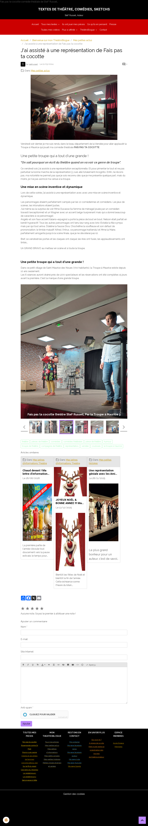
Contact (103, 29)
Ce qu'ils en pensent (97, 24)
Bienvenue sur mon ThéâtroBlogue (50, 40)
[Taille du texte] (37, 699)
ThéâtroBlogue (87, 29)
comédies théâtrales (72, 475)
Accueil (35, 24)
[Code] (77, 699)
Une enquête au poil (29, 797)
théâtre (25, 475)
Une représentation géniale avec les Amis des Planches (103, 506)
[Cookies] (6, 820)
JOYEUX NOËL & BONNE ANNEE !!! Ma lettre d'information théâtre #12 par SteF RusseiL (69, 535)
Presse (112, 24)
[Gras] (23, 699)
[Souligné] (32, 699)
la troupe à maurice (113, 480)
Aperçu (92, 699)
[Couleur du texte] (43, 699)
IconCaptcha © (62, 751)
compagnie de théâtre (51, 480)
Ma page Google (74, 800)
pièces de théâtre (40, 475)
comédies (55, 475)
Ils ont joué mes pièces (73, 24)
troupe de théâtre (30, 480)
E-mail (24, 673)
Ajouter (26, 757)
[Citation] (49, 699)
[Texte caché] (63, 699)
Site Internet (27, 685)
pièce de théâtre (93, 475)
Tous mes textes (49, 24)
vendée (85, 480)
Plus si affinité (69, 29)
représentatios (71, 480)
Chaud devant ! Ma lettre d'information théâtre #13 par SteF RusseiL (36, 506)
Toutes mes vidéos (50, 29)
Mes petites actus (82, 40)
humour (107, 475)
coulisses (96, 480)
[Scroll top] (142, 820)
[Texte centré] (53, 699)
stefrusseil (33, 64)
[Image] (68, 699)
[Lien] (58, 699)
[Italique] (28, 699)
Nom (23, 661)
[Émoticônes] (82, 699)
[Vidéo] (72, 699)
